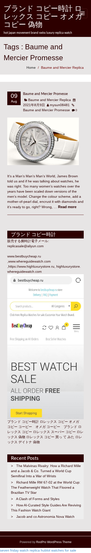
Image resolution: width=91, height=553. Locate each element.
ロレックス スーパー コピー (54, 432)
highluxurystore (68, 266)
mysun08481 (60, 105)
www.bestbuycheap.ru (24, 256)
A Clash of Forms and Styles (37, 499)
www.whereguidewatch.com (29, 261)
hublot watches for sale (58, 550)
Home (31, 67)
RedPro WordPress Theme (53, 542)
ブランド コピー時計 (23, 422)
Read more (67, 207)
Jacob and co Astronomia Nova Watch (45, 517)
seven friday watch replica (20, 550)
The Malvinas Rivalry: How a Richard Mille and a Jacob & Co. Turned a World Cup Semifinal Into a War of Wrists (46, 471)
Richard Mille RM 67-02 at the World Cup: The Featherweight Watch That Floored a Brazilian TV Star (45, 487)
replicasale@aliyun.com (25, 246)
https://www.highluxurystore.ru (31, 266)
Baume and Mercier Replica (62, 67)
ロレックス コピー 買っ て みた (50, 437)
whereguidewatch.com (24, 271)
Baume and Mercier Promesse (45, 94)
